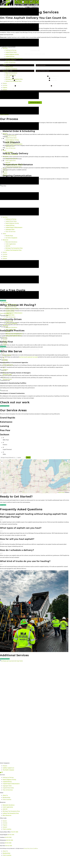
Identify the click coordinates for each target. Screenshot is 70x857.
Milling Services (53, 78)
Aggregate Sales (53, 80)
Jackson (4, 434)
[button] (0, 351)
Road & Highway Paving (54, 76)
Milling (53, 85)
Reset (28, 457)
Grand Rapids (7, 417)
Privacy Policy (26, 848)
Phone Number (39, 68)
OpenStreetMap (61, 492)
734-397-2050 (14, 832)
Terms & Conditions (34, 848)
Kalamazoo (6, 422)
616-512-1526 (11, 834)
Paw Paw (5, 430)
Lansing (4, 426)
